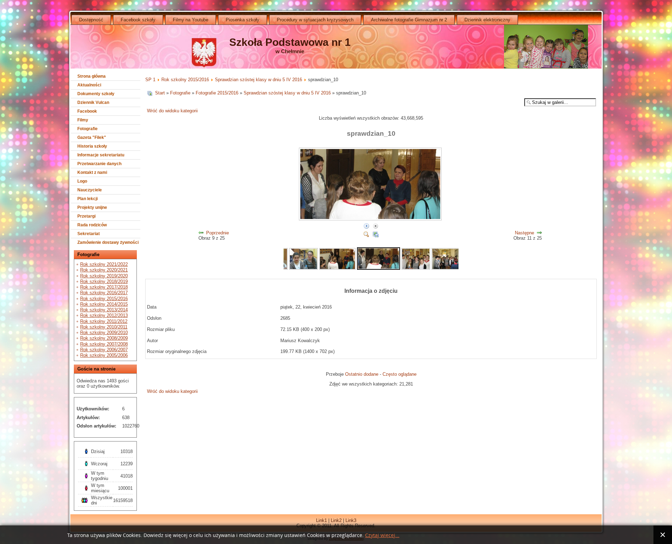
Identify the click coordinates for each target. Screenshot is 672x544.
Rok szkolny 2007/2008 (104, 344)
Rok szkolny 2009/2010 (104, 332)
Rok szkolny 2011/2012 (103, 321)
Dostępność (91, 19)
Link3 (350, 520)
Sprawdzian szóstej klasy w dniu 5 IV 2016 (258, 79)
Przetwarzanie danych (99, 163)
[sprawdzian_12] (446, 268)
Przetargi (86, 216)
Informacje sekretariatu (100, 155)
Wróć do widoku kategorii (172, 110)
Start (160, 93)
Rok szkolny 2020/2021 (104, 270)
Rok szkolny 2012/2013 (104, 315)
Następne (524, 232)
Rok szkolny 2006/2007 (104, 349)
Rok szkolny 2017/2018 (104, 287)
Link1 (321, 520)
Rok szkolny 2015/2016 (104, 298)
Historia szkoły (92, 146)
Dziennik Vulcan (93, 102)
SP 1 (150, 79)
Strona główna (91, 76)
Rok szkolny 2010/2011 (103, 327)
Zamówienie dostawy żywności (108, 242)
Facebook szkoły (138, 19)
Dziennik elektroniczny (487, 19)
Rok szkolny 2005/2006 (104, 355)
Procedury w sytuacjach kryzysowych (315, 19)
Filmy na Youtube (190, 19)
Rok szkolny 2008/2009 (104, 338)
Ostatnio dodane (361, 374)
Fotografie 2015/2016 (217, 93)
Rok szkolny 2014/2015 (104, 304)
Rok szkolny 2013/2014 (104, 309)
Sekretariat (88, 233)
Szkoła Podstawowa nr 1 (290, 42)
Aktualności (89, 85)
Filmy (82, 120)
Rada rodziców (92, 224)
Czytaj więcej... (382, 535)
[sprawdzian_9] (337, 268)
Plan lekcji (87, 198)
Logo (82, 181)
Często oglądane (399, 374)
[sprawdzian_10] (371, 219)
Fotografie (87, 128)
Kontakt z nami (92, 172)
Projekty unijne (92, 207)
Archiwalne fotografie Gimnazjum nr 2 (409, 19)
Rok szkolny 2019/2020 (104, 275)
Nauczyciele (89, 190)
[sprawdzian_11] (415, 268)
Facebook (87, 111)
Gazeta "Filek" (91, 137)
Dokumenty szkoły (95, 93)
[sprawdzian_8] (303, 268)
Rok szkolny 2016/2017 (104, 292)
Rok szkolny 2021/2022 (104, 264)
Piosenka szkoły (242, 19)
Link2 (336, 520)
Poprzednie (217, 232)
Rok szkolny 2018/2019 (104, 281)
